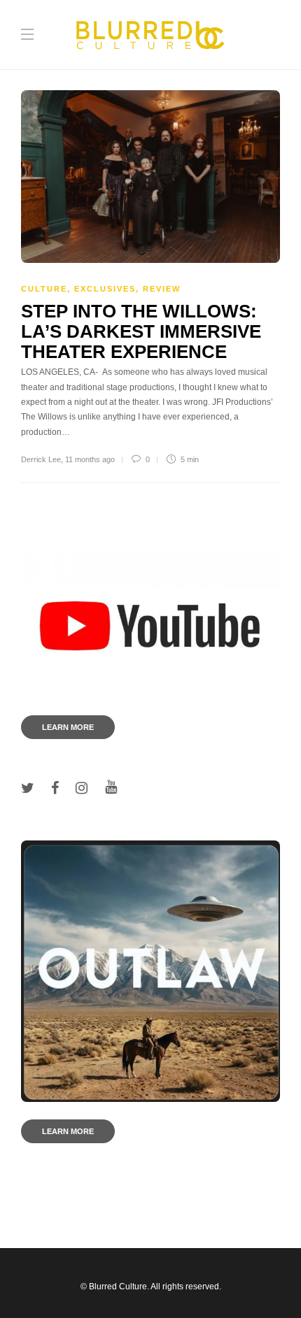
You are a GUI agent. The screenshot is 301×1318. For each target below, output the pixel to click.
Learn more (68, 727)
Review (162, 289)
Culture (44, 289)
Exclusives (105, 289)
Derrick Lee (41, 459)
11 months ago (90, 459)
